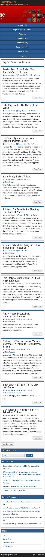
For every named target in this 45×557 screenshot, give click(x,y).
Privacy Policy (22, 43)
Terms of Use (22, 51)
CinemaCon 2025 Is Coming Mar (14, 490)
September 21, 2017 (25, 75)
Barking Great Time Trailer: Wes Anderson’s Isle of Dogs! (19, 71)
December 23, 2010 (25, 390)
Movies (37, 75)
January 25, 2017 (24, 144)
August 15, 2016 (23, 215)
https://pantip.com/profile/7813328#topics (17, 508)
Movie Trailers (9, 182)
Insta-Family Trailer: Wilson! (17, 176)
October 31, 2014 (24, 350)
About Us (22, 34)
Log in (5, 535)
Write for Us (21, 38)
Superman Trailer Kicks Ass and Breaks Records (20, 486)
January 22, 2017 (24, 179)
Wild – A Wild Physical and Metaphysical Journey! (16, 315)
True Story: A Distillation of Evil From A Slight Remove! (22, 279)
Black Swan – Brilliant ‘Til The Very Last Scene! (20, 386)
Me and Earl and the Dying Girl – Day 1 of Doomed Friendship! (22, 246)
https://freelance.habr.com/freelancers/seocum (19, 518)
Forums (22, 56)
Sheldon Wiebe (9, 75)
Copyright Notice (22, 47)
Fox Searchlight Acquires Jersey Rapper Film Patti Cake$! (19, 139)
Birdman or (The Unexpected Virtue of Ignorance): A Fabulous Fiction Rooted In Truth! (22, 344)
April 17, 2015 (23, 284)
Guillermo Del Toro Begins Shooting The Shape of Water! (21, 211)
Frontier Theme (38, 555)
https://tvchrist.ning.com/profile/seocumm (17, 524)
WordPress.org (8, 546)
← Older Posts (7, 444)
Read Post (37, 98)
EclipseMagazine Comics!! (22, 30)
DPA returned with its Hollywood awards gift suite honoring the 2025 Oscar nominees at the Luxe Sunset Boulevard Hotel (22, 474)
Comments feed (8, 543)
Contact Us (22, 25)
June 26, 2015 (23, 251)
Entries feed (7, 539)
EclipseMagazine (8, 1)
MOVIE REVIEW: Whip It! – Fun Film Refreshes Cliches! (21, 411)
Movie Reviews (9, 253)
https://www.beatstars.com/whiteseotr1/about (18, 502)
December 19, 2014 (25, 319)
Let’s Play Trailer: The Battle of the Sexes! (20, 106)
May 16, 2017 (22, 111)
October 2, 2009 (23, 415)
